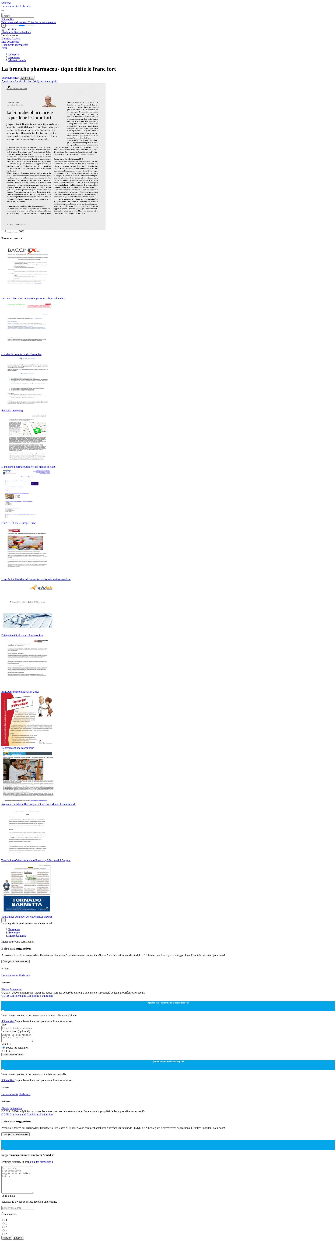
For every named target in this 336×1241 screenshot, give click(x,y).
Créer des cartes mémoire (42, 22)
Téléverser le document (14, 22)
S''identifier (7, 19)
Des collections (22, 32)
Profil (4, 47)
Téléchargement (10, 77)
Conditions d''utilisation (40, 995)
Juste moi (11, 1051)
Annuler (6, 1237)
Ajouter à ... (27, 77)
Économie (14, 57)
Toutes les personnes (17, 1047)
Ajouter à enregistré (47, 81)
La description (15, 1031)
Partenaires (16, 989)
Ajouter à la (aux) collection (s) (18, 81)
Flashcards (24, 6)
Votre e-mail (8, 1195)
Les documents (10, 6)
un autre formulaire (41, 1161)
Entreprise (14, 54)
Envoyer (18, 1237)
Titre (3, 1024)
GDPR (5, 995)
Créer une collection (13, 1054)
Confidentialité (18, 995)
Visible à (6, 1044)
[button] (8, 232)
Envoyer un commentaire (15, 961)
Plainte (5, 989)
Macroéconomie (17, 60)
